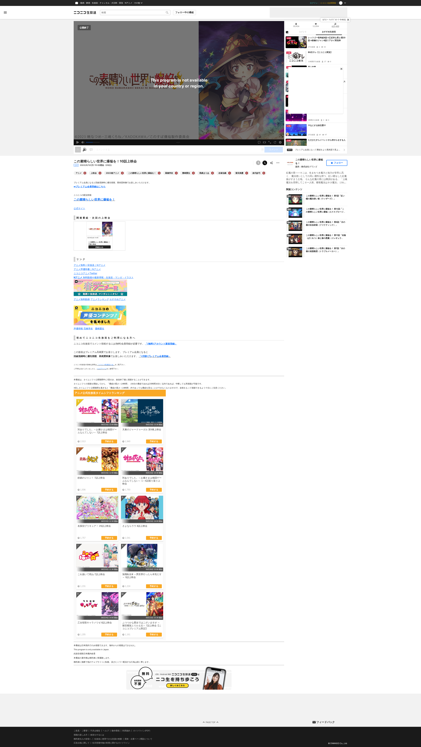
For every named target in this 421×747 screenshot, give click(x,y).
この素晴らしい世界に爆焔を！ (309, 161)
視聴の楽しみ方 (80, 735)
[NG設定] (287, 32)
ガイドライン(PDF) (141, 731)
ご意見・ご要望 (80, 730)
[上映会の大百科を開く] (100, 173)
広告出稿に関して (81, 743)
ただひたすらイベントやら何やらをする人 (327, 140)
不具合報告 (95, 731)
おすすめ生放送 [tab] (329, 32)
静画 (88, 3)
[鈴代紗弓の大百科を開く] (263, 173)
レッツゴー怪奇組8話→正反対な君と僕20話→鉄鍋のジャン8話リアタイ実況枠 (326, 39)
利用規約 (126, 731)
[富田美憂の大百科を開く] (246, 173)
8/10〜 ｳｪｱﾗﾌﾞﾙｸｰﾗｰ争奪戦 (334, 19)
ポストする (264, 163)
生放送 (95, 3)
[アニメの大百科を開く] (85, 173)
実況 (121, 3)
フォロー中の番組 (184, 12)
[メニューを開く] (5, 12)
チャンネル (105, 3)
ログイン (314, 3)
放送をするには (97, 735)
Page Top (210, 722)
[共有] (271, 163)
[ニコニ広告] (84, 150)
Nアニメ (128, 3)
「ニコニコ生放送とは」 (106, 365)
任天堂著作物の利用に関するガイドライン (111, 743)
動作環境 (116, 731)
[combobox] (135, 12)
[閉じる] (348, 20)
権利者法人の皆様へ (82, 739)
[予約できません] (258, 163)
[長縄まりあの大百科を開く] (212, 173)
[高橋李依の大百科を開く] (176, 173)
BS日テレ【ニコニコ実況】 (320, 52)
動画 (82, 3)
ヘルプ (106, 731)
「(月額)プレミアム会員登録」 (155, 356)
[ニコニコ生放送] (85, 12)
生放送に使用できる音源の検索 (108, 739)
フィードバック (325, 722)
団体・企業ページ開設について (138, 739)
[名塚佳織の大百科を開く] (229, 173)
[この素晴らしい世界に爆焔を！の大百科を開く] (159, 173)
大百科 (114, 3)
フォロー (338, 162)
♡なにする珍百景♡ (317, 125)
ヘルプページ (102, 369)
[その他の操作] (278, 163)
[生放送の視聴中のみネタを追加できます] (78, 150)
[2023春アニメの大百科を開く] (122, 173)
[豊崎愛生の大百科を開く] (193, 173)
